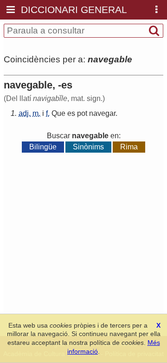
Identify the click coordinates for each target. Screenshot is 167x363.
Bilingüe (43, 147)
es (71, 113)
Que (58, 113)
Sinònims (88, 147)
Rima (129, 147)
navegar (102, 113)
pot (82, 113)
